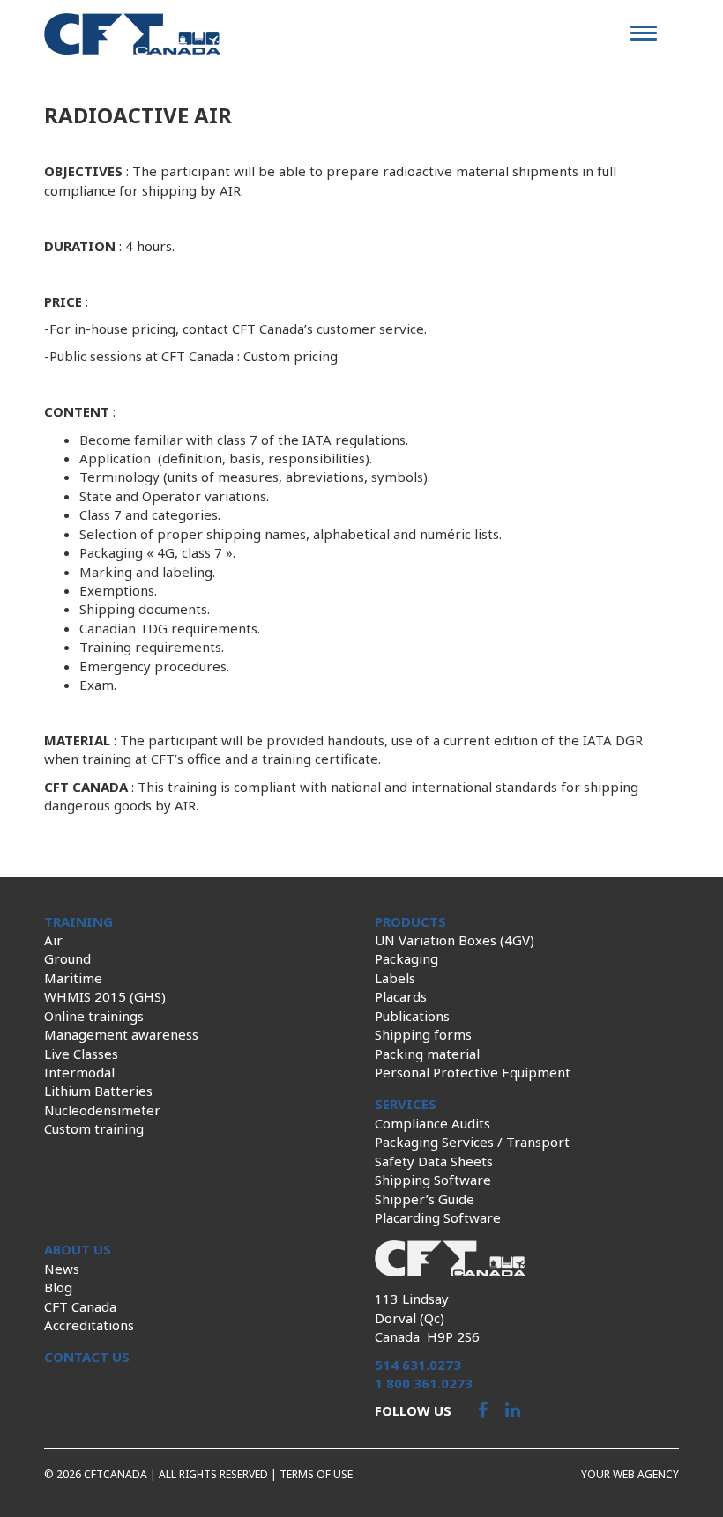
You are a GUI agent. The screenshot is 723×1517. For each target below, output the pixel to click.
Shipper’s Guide (424, 1199)
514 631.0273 (418, 1364)
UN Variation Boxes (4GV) (454, 940)
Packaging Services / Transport (472, 1142)
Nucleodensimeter (102, 1110)
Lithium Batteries (98, 1090)
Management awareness (121, 1034)
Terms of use (316, 1474)
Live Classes (81, 1053)
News (61, 1268)
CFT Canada (80, 1306)
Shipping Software (433, 1179)
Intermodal (79, 1072)
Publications (412, 1016)
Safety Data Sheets (434, 1161)
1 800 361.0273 (424, 1383)
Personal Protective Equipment (472, 1072)
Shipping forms (423, 1034)
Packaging (406, 958)
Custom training (94, 1128)
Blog (58, 1287)
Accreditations (89, 1325)
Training (78, 921)
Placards (401, 996)
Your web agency (630, 1474)
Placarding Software (438, 1217)
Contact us (87, 1356)
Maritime (73, 978)
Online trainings (94, 1016)
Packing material (427, 1053)
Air (53, 940)
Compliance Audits (432, 1123)
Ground (67, 958)
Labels (395, 978)
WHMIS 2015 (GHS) (105, 996)
